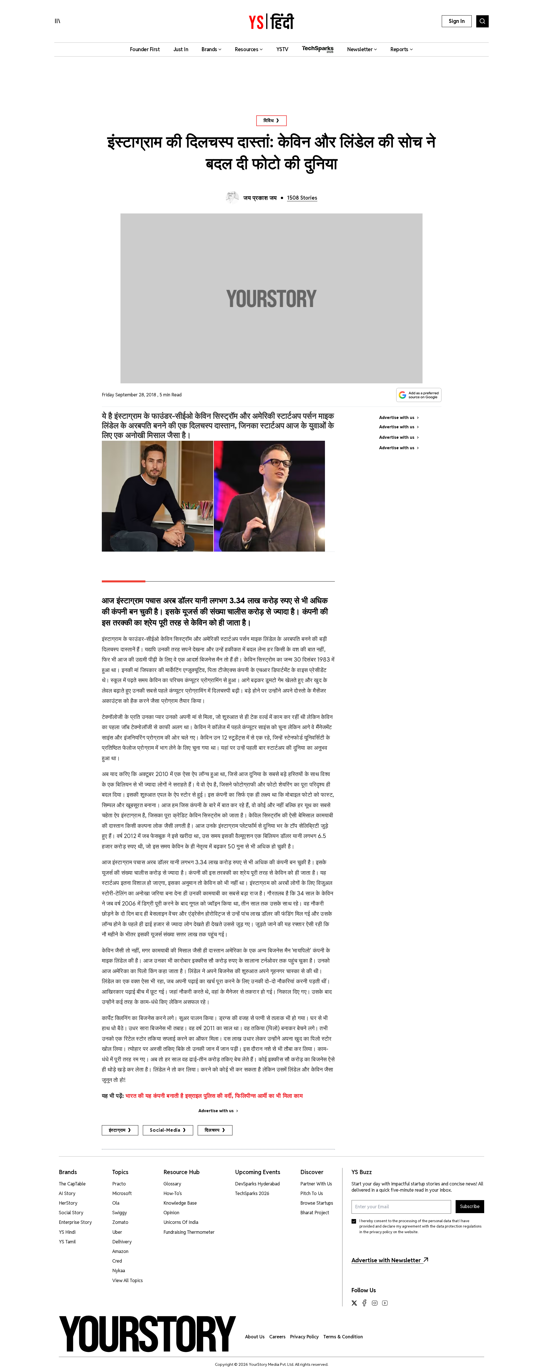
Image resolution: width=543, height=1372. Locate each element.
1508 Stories (302, 198)
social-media (165, 1130)
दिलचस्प (212, 1130)
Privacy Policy (304, 1337)
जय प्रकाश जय (260, 198)
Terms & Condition (343, 1337)
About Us (255, 1337)
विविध (268, 121)
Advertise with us (216, 1110)
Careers (277, 1337)
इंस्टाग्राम (117, 1130)
